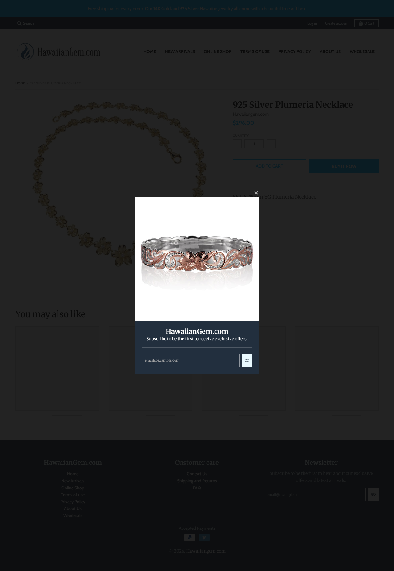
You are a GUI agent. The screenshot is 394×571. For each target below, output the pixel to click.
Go (247, 360)
